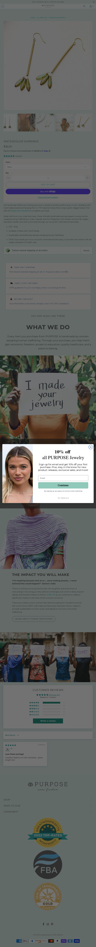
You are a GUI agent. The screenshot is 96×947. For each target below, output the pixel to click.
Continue (63, 485)
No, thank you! (63, 498)
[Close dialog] (91, 447)
